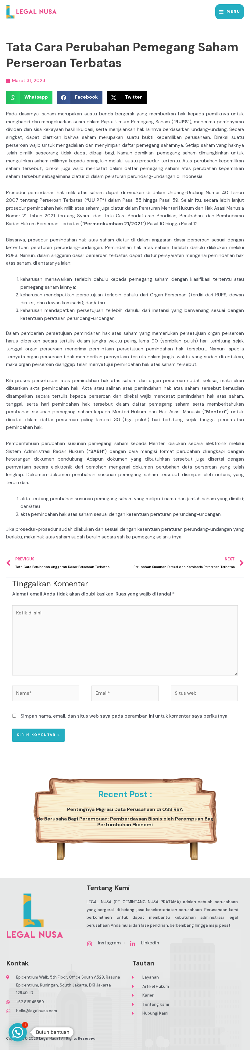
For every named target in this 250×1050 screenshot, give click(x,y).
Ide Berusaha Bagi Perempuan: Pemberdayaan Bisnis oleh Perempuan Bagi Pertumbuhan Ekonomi (125, 822)
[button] (18, 1032)
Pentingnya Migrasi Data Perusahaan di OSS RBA (125, 809)
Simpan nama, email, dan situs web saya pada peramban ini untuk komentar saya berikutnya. (124, 716)
